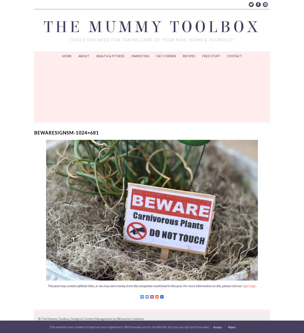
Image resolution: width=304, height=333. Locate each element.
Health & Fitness (110, 56)
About (83, 56)
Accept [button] (217, 327)
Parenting (140, 56)
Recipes (189, 56)
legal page (249, 286)
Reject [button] (232, 327)
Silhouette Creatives (130, 319)
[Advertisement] (152, 92)
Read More (247, 327)
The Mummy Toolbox (152, 27)
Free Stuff (211, 56)
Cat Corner (166, 56)
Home (67, 56)
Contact (234, 56)
